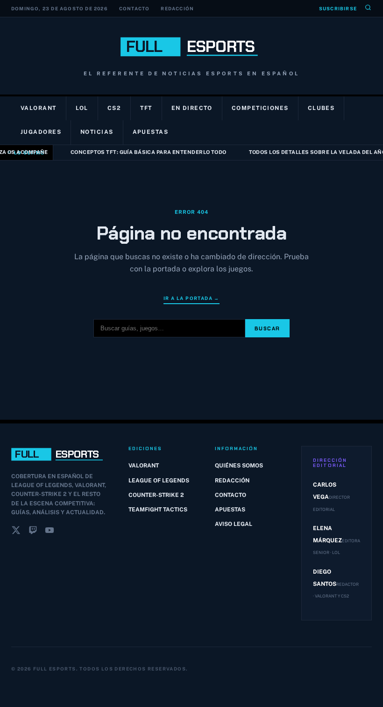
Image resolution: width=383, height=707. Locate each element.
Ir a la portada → (191, 298)
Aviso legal (233, 524)
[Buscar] (368, 8)
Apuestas (151, 132)
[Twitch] (32, 532)
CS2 (114, 108)
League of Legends (158, 480)
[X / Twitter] (16, 532)
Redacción (177, 8)
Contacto (134, 8)
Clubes (321, 108)
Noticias (96, 132)
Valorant (39, 108)
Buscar (267, 328)
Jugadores (41, 132)
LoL (82, 108)
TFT (146, 108)
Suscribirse (338, 8)
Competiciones (260, 108)
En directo (192, 108)
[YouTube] (49, 532)
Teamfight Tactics (157, 509)
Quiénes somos (239, 465)
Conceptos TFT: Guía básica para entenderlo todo (146, 152)
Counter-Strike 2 (156, 495)
